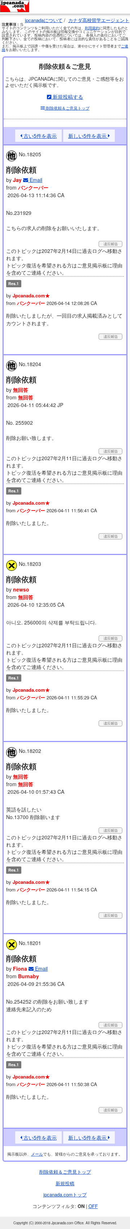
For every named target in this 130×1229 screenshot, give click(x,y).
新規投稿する (67, 96)
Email (35, 179)
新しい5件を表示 (88, 135)
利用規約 (92, 27)
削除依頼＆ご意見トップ (67, 108)
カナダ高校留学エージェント (98, 20)
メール (37, 1154)
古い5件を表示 (39, 135)
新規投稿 (65, 1183)
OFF (93, 1206)
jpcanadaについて (43, 20)
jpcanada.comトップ (65, 1194)
